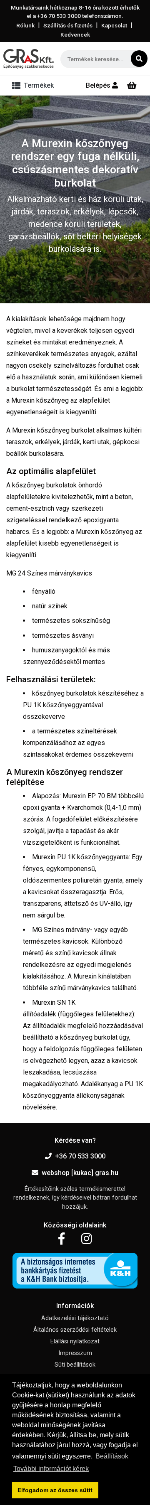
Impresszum (75, 1353)
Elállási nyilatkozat (75, 1341)
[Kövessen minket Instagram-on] (86, 1239)
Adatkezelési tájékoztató (75, 1318)
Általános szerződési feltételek (75, 1329)
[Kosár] (132, 86)
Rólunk (25, 25)
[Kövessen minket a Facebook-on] (61, 1239)
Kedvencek (75, 34)
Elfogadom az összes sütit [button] (55, 1490)
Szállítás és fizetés (67, 25)
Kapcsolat (114, 25)
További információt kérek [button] (51, 1468)
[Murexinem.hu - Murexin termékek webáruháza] (28, 59)
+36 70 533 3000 (80, 1156)
